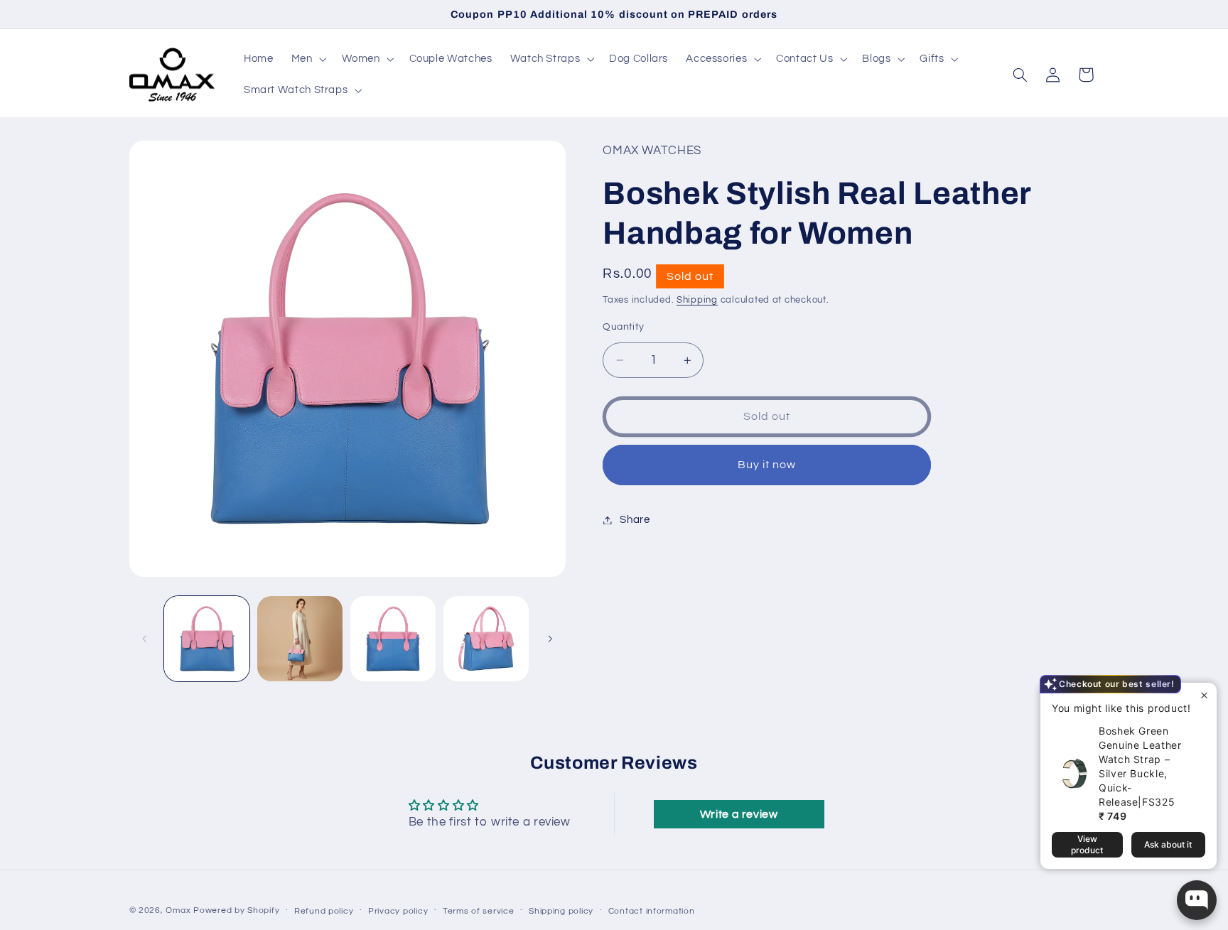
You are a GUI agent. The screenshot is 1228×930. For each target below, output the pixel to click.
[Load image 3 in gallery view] (393, 639)
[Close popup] (1204, 695)
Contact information (651, 911)
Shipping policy (561, 911)
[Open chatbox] (1197, 900)
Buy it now (767, 464)
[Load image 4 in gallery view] (486, 639)
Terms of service (479, 911)
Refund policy (324, 911)
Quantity (623, 327)
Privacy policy (398, 911)
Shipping (697, 300)
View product (1087, 844)
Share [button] (635, 519)
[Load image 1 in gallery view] (207, 639)
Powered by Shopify (236, 910)
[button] (307, 59)
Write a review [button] (739, 814)
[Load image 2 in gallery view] (300, 639)
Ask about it (1168, 844)
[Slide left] (145, 638)
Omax (178, 910)
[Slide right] (550, 638)
